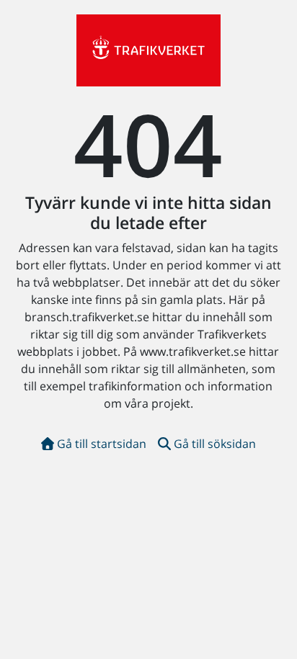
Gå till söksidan (215, 444)
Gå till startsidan (101, 444)
